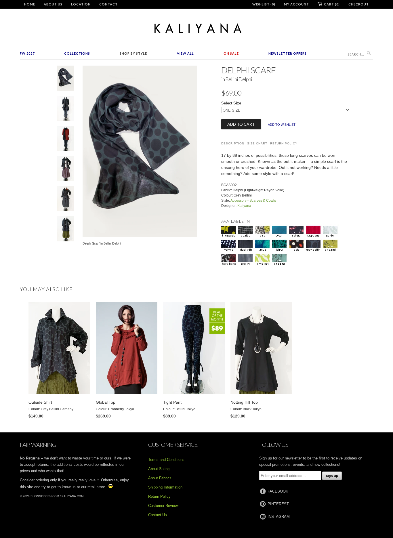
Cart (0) (332, 4)
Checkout (358, 4)
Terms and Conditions (166, 459)
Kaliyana (244, 206)
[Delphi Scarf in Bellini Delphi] (65, 79)
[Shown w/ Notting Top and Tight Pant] (65, 109)
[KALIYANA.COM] (196, 28)
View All (185, 53)
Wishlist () (263, 4)
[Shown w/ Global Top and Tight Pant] (65, 139)
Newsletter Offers (287, 53)
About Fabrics (159, 478)
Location (81, 4)
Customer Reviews (164, 505)
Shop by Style (133, 53)
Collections (77, 53)
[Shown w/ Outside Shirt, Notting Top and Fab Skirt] (65, 230)
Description (232, 143)
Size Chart (257, 143)
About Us (53, 4)
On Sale (231, 53)
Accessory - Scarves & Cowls (253, 201)
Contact (108, 4)
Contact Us (157, 515)
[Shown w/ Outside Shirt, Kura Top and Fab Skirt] (65, 169)
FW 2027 (27, 53)
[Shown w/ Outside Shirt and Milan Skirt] (65, 199)
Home (29, 4)
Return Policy (283, 143)
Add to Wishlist (281, 124)
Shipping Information (165, 487)
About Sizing (158, 469)
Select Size (231, 103)
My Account (296, 4)
